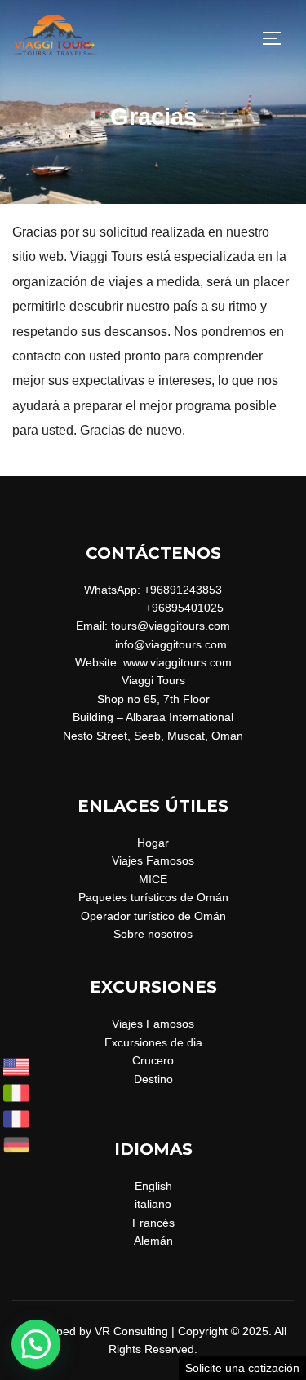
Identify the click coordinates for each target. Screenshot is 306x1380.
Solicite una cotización (242, 1367)
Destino (153, 1079)
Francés (153, 1222)
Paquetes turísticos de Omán (153, 897)
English (153, 1185)
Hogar (153, 842)
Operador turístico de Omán (153, 915)
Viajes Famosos (153, 860)
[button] (35, 1344)
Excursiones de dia (153, 1042)
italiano (153, 1203)
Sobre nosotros (153, 933)
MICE (153, 879)
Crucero (153, 1060)
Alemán (153, 1240)
